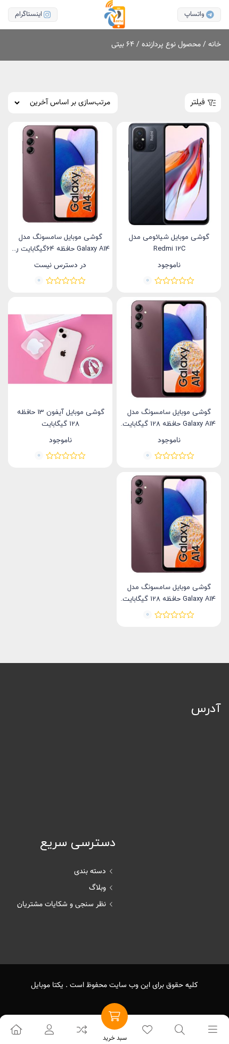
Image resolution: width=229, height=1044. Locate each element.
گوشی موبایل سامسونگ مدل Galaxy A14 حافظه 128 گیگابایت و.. (169, 424)
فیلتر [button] (197, 102)
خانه (214, 45)
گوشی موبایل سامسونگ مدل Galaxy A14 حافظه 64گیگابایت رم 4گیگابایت (61, 249)
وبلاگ (97, 888)
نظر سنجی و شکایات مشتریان (61, 904)
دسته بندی (90, 871)
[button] (49, 1029)
